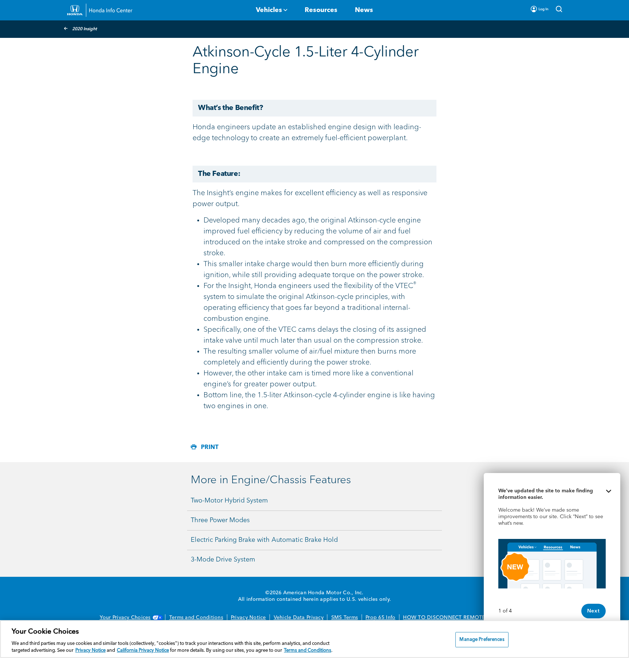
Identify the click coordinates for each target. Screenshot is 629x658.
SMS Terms (344, 617)
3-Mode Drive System (223, 559)
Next (593, 611)
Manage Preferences (481, 639)
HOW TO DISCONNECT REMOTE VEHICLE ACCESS (466, 617)
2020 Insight (84, 29)
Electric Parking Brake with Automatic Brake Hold (264, 540)
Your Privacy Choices (125, 617)
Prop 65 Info (380, 617)
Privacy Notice (248, 617)
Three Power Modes (220, 520)
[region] (314, 639)
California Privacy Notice (143, 650)
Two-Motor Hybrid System (229, 500)
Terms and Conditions (196, 617)
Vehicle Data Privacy (299, 617)
